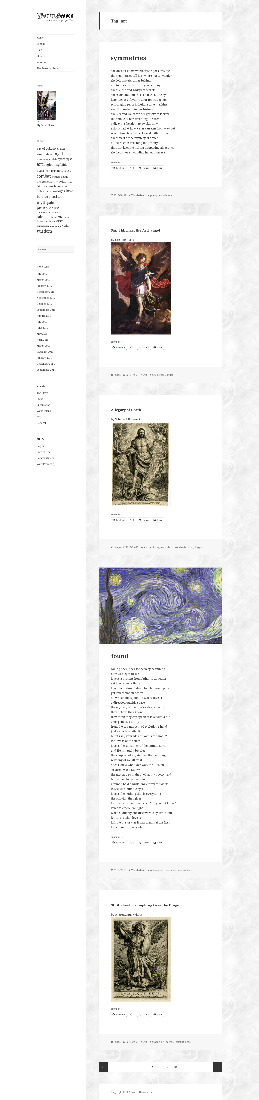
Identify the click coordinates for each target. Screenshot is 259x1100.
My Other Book (45, 125)
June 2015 (42, 327)
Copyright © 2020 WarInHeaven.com (132, 1092)
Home (40, 37)
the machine (42, 221)
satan (54, 217)
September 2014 (46, 369)
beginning (51, 164)
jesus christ (167, 547)
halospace (48, 186)
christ (65, 170)
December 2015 (46, 291)
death (64, 176)
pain (50, 202)
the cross (66, 217)
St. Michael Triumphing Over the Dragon (146, 905)
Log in (40, 446)
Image (117, 374)
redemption (156, 870)
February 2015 (45, 351)
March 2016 (43, 279)
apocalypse (65, 159)
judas (40, 191)
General (41, 423)
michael (56, 196)
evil (61, 181)
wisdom (44, 231)
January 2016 (44, 285)
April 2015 (43, 339)
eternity (52, 181)
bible (63, 165)
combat (44, 176)
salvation (44, 216)
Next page (217, 1067)
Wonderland (44, 411)
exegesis (68, 182)
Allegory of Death (126, 409)
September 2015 (46, 309)
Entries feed (44, 452)
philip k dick (48, 208)
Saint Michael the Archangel (135, 230)
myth (42, 202)
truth (60, 221)
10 (176, 1067)
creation (55, 176)
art (40, 164)
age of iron (58, 148)
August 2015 (44, 315)
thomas (52, 220)
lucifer (43, 196)
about (40, 56)
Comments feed (46, 458)
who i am (42, 62)
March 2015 (43, 345)
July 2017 (42, 273)
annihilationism (42, 159)
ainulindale (44, 154)
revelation (56, 213)
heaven (59, 186)
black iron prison (48, 170)
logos (61, 191)
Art (38, 417)
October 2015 (44, 303)
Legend (41, 43)
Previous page (103, 1067)
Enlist (40, 399)
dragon (42, 181)
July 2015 (42, 321)
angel (57, 153)
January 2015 (44, 357)
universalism (43, 225)
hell (66, 186)
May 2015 (42, 333)
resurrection (44, 212)
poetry (153, 195)
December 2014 (46, 363)
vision (66, 225)
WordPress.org (45, 464)
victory (55, 225)
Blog (39, 50)
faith (39, 186)
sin (60, 217)
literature (51, 191)
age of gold (44, 148)
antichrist (53, 159)
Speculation (43, 405)
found (120, 656)
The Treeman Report (49, 68)
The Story (42, 393)
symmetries (128, 58)
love (69, 190)
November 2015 (46, 297)
